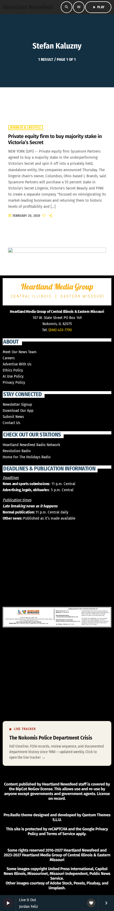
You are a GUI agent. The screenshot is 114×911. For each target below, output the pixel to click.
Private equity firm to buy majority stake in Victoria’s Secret (55, 139)
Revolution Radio (17, 450)
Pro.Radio (11, 815)
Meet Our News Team (20, 351)
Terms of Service (60, 833)
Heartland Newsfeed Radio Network (31, 444)
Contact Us (11, 422)
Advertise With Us (17, 364)
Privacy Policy (14, 382)
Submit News (13, 416)
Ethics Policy (13, 370)
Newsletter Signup (17, 404)
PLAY (98, 7)
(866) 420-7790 (60, 329)
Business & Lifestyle (25, 127)
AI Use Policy (13, 376)
